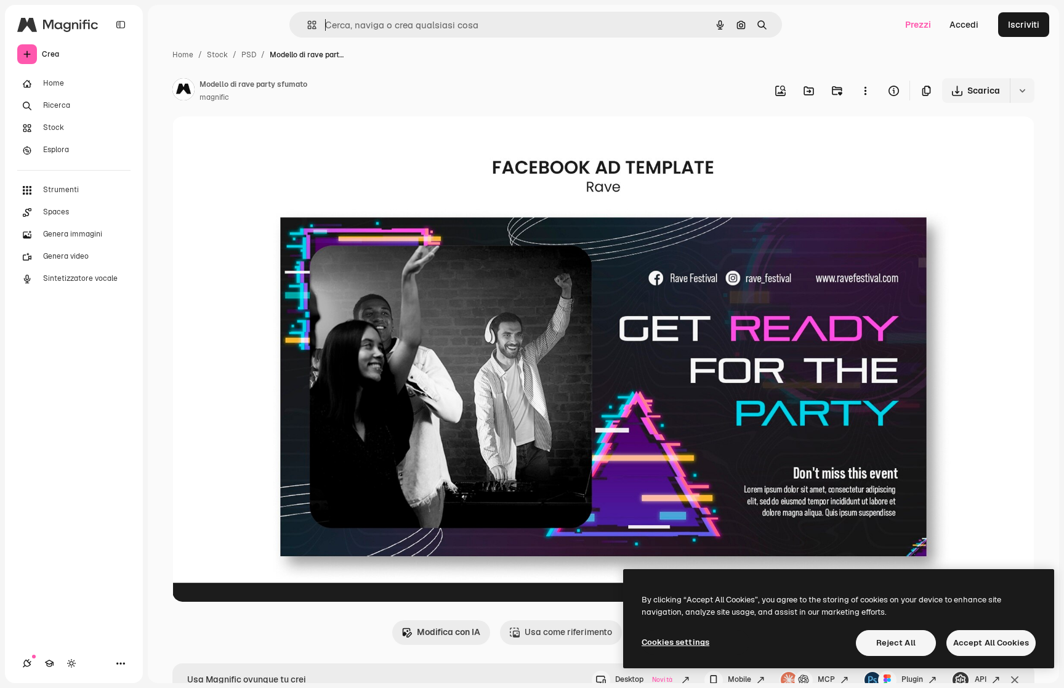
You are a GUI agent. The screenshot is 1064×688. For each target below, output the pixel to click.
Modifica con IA (448, 631)
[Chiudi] (1015, 680)
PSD (248, 55)
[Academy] (49, 663)
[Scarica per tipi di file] (1022, 90)
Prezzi (918, 24)
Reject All (896, 642)
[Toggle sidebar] (121, 24)
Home (182, 55)
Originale (253, 140)
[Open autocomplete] (307, 25)
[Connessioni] (27, 663)
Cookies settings (675, 642)
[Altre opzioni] (865, 90)
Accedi (963, 24)
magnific (214, 97)
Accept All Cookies (991, 642)
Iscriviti (1023, 24)
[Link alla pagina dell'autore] (183, 91)
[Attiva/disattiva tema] (71, 663)
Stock (217, 55)
